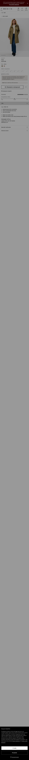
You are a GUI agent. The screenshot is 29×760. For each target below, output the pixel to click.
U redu (14, 748)
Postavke (14, 752)
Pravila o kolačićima (16, 741)
